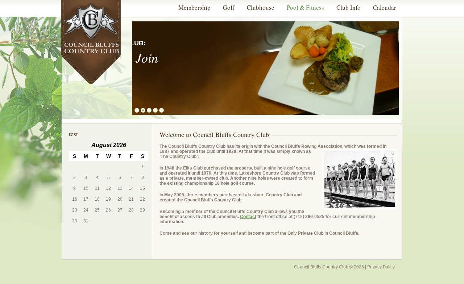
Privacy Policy (381, 267)
